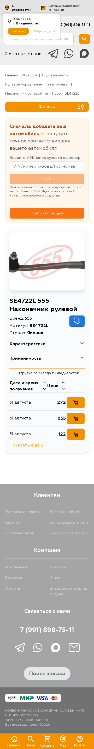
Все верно (18, 31)
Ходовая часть (55, 75)
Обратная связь (19, 533)
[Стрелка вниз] (44, 389)
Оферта (12, 588)
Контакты (58, 567)
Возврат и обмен (65, 512)
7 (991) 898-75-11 (75, 25)
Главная (12, 75)
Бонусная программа (68, 533)
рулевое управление (23, 84)
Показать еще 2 (26, 445)
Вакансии (13, 578)
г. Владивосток (21, 8)
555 (58, 93)
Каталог (30, 75)
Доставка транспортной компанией (64, 8)
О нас (55, 578)
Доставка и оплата (22, 512)
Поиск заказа (47, 673)
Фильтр (47, 107)
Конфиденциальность (69, 522)
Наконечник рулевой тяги (28, 93)
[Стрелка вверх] (44, 383)
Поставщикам (17, 567)
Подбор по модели (47, 213)
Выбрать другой (44, 31)
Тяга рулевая (57, 84)
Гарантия (13, 522)
